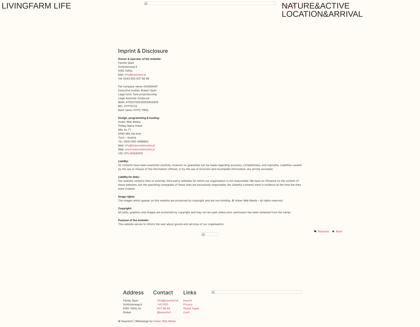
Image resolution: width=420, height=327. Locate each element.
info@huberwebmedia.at (140, 145)
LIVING (15, 6)
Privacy (188, 304)
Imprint (187, 300)
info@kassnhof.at (135, 74)
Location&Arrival (322, 14)
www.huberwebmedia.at (140, 149)
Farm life (50, 6)
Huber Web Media (165, 321)
